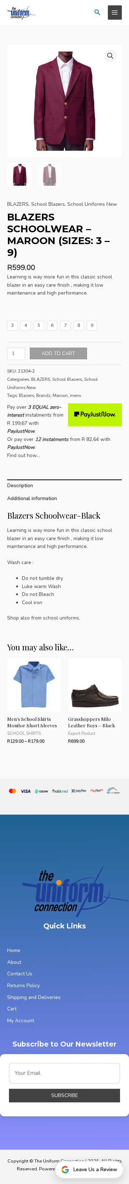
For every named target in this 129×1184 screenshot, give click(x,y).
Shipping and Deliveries (34, 997)
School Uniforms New (92, 204)
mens (75, 395)
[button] (97, 13)
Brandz (43, 395)
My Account (20, 1020)
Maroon (60, 395)
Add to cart (58, 353)
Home (13, 950)
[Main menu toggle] (115, 12)
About (14, 962)
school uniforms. (61, 618)
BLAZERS (18, 204)
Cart (11, 1008)
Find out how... (23, 455)
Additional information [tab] (32, 498)
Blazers (26, 395)
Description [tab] (20, 485)
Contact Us (19, 973)
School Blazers (48, 204)
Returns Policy (23, 985)
